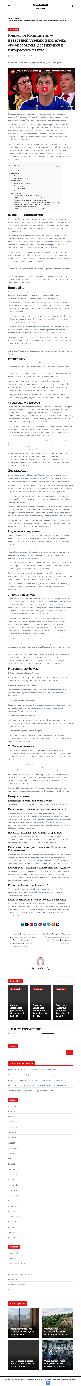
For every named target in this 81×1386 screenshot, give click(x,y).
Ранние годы (18, 176)
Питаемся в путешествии (17, 1285)
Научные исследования (22, 183)
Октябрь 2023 (13, 1206)
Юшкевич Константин (19, 171)
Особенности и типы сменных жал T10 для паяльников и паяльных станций (37, 1080)
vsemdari (40, 5)
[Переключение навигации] (9, 6)
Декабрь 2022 (13, 1216)
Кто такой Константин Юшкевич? (28, 206)
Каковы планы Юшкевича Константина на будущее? (34, 204)
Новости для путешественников (20, 1274)
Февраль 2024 (13, 1185)
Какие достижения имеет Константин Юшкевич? (33, 209)
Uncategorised (13, 29)
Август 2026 (12, 1106)
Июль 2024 (12, 1159)
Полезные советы (14, 1290)
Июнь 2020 (12, 1227)
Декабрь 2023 (13, 1195)
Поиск (13, 1046)
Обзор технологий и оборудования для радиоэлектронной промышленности (37, 1085)
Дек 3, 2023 (14, 1016)
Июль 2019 (12, 1237)
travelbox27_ (18, 56)
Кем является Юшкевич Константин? (29, 195)
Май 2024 (11, 1169)
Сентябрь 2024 (13, 1148)
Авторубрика (12, 1258)
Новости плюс (13, 1279)
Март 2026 (12, 1132)
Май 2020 (11, 1232)
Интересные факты (18, 188)
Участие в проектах (21, 186)
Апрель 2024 (12, 1174)
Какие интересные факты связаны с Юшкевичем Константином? (38, 202)
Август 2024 (12, 1153)
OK (48, 1383)
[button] (56, 166)
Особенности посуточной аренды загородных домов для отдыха (32, 1075)
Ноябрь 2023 (12, 1201)
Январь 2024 (12, 1190)
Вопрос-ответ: (16, 193)
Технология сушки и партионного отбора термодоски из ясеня (31, 1091)
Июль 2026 (12, 1111)
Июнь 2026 (12, 1117)
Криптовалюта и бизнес (17, 1269)
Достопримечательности (17, 1263)
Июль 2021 (12, 1222)
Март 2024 (12, 1180)
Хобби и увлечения (20, 191)
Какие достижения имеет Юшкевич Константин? (33, 198)
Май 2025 (11, 1143)
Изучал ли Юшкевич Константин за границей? (32, 200)
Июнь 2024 (12, 1164)
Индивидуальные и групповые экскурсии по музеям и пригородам (33, 1069)
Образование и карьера (22, 178)
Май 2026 (11, 1122)
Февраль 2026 (13, 1138)
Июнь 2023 (12, 1211)
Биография (15, 173)
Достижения (15, 181)
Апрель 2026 (12, 1127)
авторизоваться (48, 1033)
